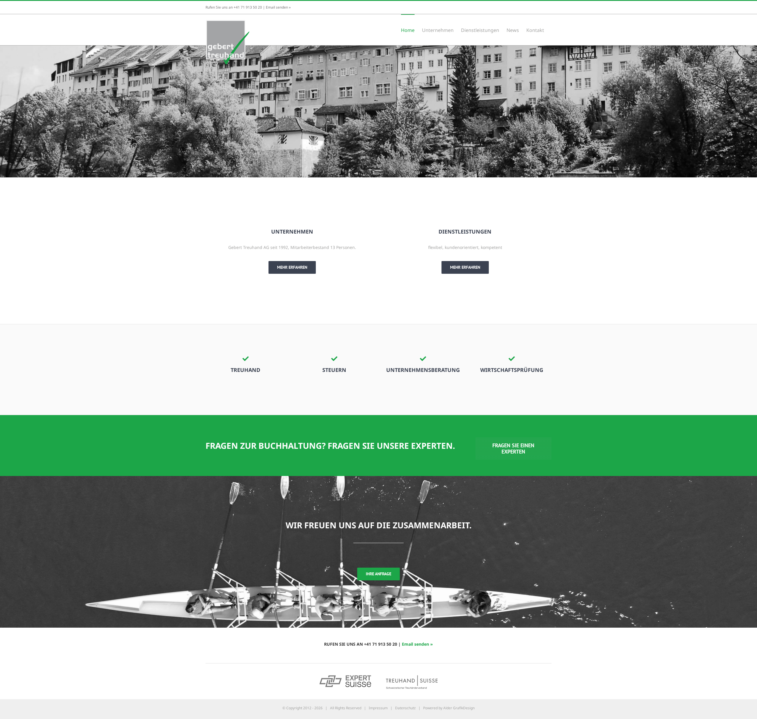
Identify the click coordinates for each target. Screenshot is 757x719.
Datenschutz (405, 707)
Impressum (378, 707)
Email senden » (278, 7)
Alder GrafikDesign (459, 707)
